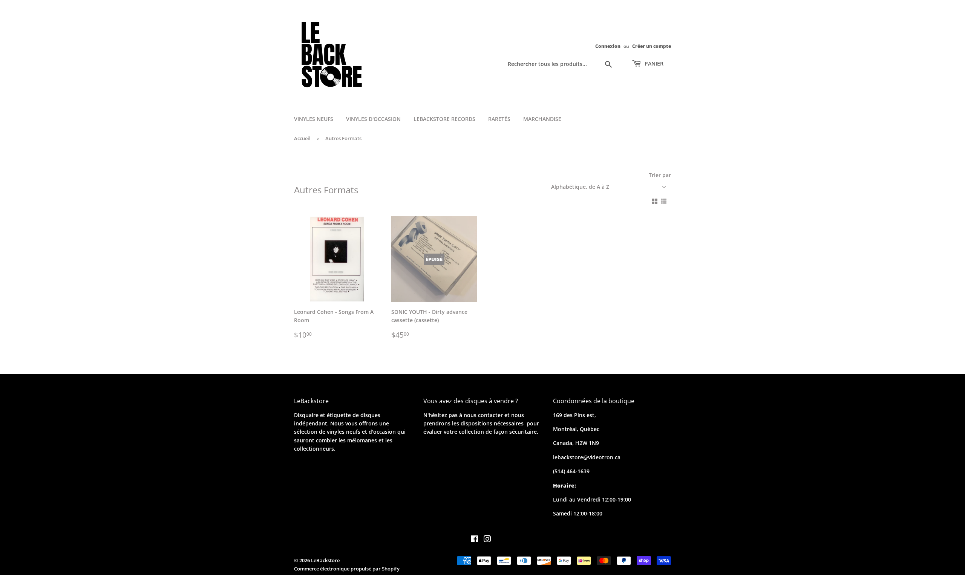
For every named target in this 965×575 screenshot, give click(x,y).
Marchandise (542, 118)
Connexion (607, 46)
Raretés (499, 118)
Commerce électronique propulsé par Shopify (347, 568)
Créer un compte (651, 46)
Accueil (302, 138)
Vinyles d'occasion (373, 118)
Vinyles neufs (313, 118)
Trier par (660, 175)
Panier (653, 63)
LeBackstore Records (444, 118)
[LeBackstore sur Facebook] (474, 539)
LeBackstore (325, 560)
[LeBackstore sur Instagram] (487, 539)
